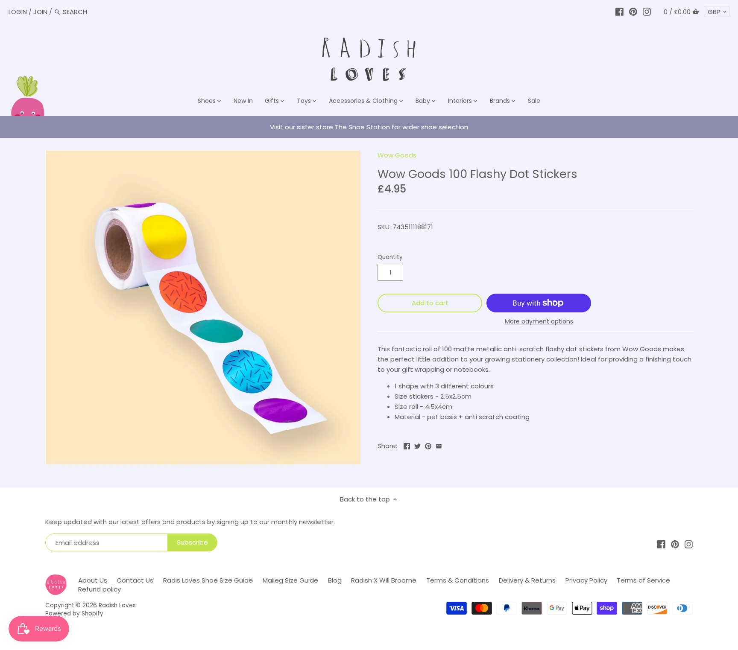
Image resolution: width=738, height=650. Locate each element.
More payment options (539, 321)
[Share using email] (439, 444)
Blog (335, 580)
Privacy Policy (586, 580)
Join (40, 11)
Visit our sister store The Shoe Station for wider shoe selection (369, 126)
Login (18, 11)
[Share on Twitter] (417, 444)
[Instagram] (647, 12)
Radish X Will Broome (383, 580)
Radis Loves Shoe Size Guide (208, 580)
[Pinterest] (633, 12)
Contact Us (135, 580)
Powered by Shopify (74, 613)
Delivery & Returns (527, 580)
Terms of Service (643, 580)
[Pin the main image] (428, 444)
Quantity (390, 257)
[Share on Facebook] (407, 444)
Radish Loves (117, 605)
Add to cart (430, 302)
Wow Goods (397, 155)
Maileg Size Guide (290, 580)
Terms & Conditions (457, 580)
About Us (92, 580)
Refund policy (99, 589)
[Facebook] (619, 12)
